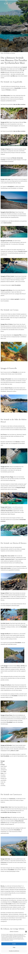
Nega (14, 947)
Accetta (14, 943)
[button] (26, 931)
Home (2, 53)
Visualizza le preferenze (14, 950)
